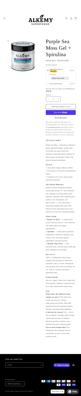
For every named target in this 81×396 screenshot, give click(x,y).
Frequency (53, 74)
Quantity (48, 95)
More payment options (61, 117)
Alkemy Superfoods (15, 391)
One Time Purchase (56, 83)
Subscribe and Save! (56, 69)
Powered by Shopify (27, 391)
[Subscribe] (40, 365)
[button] (4, 18)
